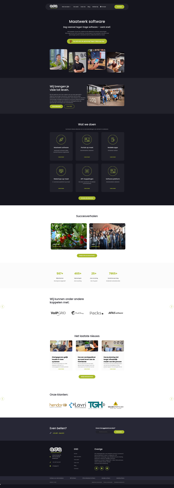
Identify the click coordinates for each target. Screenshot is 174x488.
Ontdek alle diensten (87, 198)
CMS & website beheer (100, 462)
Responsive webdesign (100, 457)
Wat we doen (66, 7)
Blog (89, 7)
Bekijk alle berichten (87, 376)
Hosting (121, 457)
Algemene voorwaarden (97, 482)
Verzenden (119, 431)
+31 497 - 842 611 (58, 433)
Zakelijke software (110, 458)
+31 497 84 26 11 (56, 462)
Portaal (103, 7)
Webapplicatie (101, 453)
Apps (108, 457)
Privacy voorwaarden (108, 482)
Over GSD (69, 106)
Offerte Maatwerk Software (88, 478)
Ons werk (75, 7)
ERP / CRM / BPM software (116, 460)
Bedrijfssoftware (114, 457)
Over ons (83, 7)
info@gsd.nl (56, 466)
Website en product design (101, 460)
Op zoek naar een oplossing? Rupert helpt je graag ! (89, 41)
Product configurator (109, 455)
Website (110, 453)
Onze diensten (56, 106)
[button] (2, 306)
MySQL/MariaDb (98, 455)
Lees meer (61, 369)
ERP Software (73, 478)
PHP (116, 455)
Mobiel (108, 462)
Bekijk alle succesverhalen (87, 255)
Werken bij (95, 7)
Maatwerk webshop (99, 458)
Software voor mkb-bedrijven (57, 478)
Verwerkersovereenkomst (119, 482)
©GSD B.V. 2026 (53, 482)
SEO (95, 453)
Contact (119, 7)
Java (106, 453)
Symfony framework (118, 453)
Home (75, 453)
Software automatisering (101, 463)
